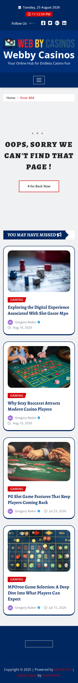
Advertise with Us (39, 644)
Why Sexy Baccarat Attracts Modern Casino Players (34, 406)
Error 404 (27, 98)
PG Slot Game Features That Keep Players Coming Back (39, 499)
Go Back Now (40, 186)
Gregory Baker (25, 322)
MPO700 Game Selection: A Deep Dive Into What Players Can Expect (38, 593)
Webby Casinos (39, 54)
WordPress (63, 669)
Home (10, 98)
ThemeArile (51, 675)
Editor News (27, 675)
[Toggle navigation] (39, 80)
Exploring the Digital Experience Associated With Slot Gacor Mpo (38, 310)
